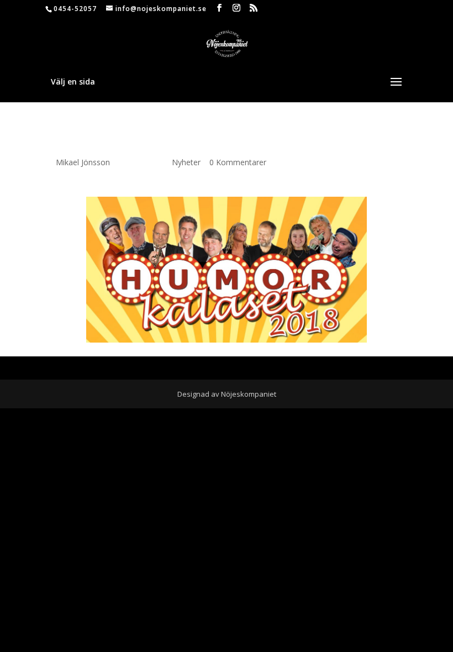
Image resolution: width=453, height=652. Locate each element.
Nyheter (186, 162)
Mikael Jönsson (83, 162)
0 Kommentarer (237, 162)
